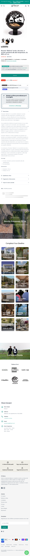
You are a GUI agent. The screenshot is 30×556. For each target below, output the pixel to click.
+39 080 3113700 (8, 418)
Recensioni (3, 510)
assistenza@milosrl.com (9, 423)
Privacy (2, 504)
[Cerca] (4, 5)
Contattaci (3, 500)
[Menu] (1, 5)
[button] (15, 350)
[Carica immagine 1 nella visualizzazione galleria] (15, 23)
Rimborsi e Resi (4, 498)
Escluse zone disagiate (11, 60)
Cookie (2, 506)
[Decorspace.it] (15, 6)
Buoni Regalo (4, 508)
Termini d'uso (4, 502)
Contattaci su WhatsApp (15, 105)
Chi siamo (3, 496)
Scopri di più (24, 67)
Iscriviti (4, 527)
